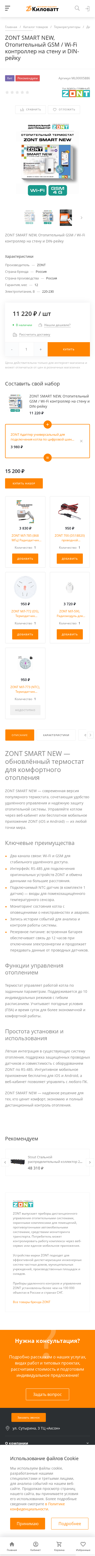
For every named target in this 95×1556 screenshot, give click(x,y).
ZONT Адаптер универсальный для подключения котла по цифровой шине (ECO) (42, 437)
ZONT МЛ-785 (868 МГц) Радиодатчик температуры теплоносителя (25, 538)
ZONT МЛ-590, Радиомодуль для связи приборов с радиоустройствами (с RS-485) (70, 613)
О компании (16, 1443)
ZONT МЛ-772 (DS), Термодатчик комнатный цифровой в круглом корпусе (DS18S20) (25, 613)
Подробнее (70, 1523)
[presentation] (82, 218)
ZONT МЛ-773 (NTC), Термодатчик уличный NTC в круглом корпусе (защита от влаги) (25, 689)
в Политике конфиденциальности (37, 1506)
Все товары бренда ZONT (31, 1302)
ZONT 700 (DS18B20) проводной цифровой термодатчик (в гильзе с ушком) (70, 538)
